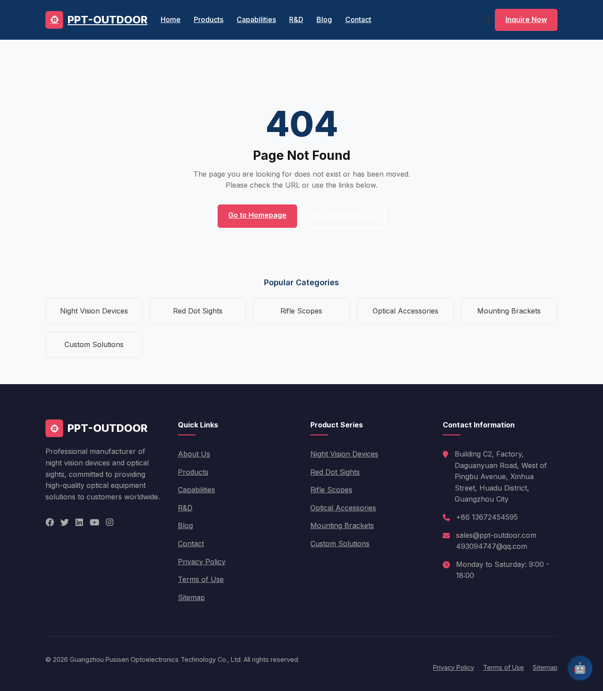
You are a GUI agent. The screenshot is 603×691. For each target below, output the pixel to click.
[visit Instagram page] (109, 522)
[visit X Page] (64, 522)
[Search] (487, 19)
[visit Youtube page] (94, 522)
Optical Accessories (405, 310)
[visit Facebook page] (49, 522)
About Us (194, 453)
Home (171, 19)
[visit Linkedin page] (79, 522)
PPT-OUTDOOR (107, 19)
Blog (324, 19)
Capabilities (256, 19)
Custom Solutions (94, 344)
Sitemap (191, 597)
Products (208, 19)
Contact (358, 19)
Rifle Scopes (301, 310)
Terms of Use (201, 579)
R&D (296, 19)
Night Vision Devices (94, 310)
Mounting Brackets (509, 310)
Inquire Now (526, 19)
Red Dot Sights (197, 310)
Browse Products (344, 215)
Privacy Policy (202, 561)
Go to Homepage (257, 215)
